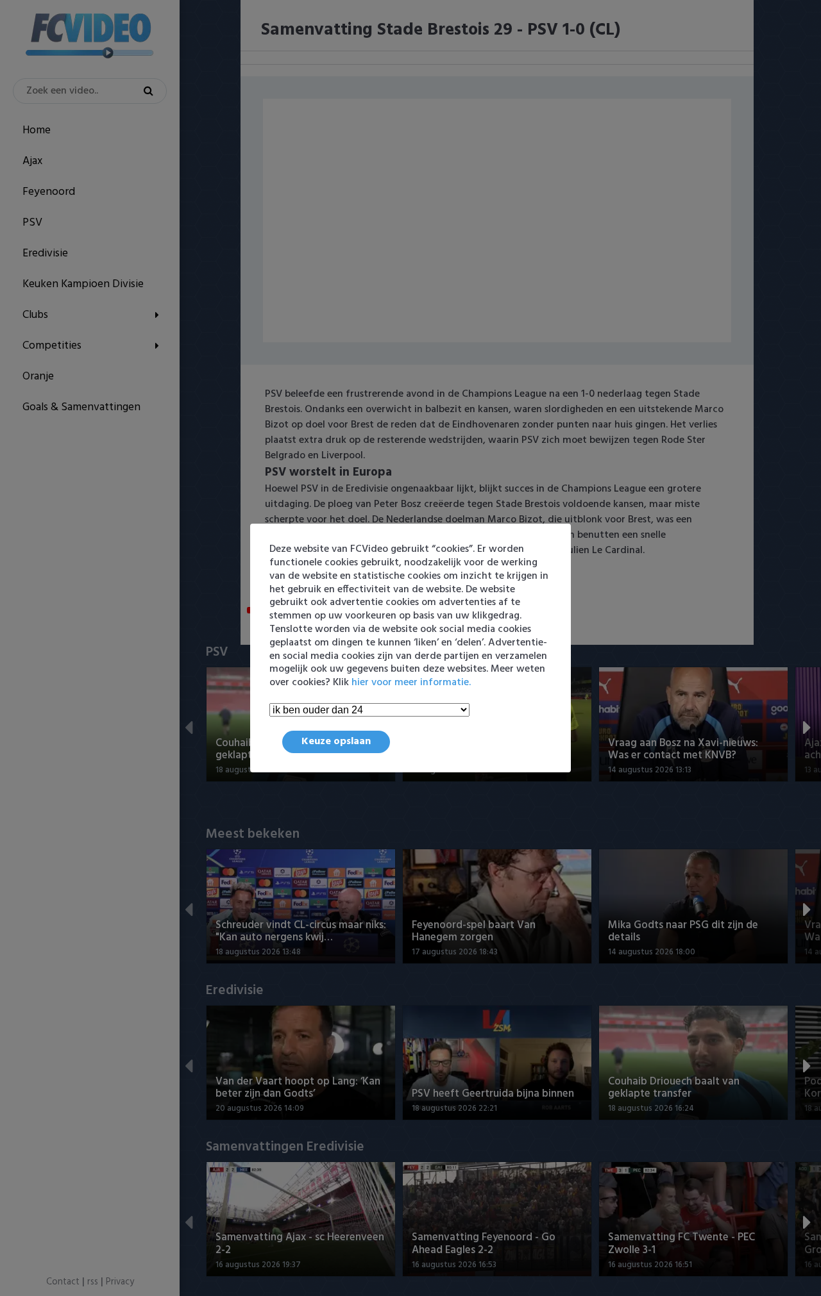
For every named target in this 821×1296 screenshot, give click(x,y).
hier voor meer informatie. (411, 682)
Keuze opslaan (336, 741)
